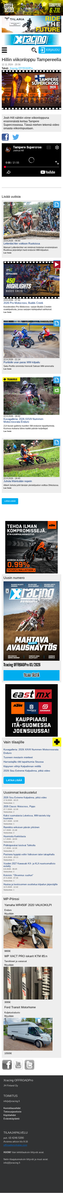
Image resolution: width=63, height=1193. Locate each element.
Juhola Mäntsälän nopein (18, 481)
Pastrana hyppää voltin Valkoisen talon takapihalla (29, 854)
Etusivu (17, 56)
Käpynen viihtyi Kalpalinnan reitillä (22, 766)
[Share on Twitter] (15, 137)
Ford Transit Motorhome (20, 1007)
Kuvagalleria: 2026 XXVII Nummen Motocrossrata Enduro (23, 420)
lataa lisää (10, 501)
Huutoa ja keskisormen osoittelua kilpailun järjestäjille (31, 884)
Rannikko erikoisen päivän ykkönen (21, 827)
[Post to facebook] (5, 137)
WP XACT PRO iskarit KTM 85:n (25, 956)
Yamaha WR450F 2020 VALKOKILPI (28, 905)
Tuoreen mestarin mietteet (18, 757)
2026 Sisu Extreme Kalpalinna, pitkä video (27, 770)
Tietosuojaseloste (12, 1111)
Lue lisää (9, 253)
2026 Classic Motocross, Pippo (19, 806)
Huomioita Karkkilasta (15, 836)
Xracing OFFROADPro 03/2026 (22, 665)
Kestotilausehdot (12, 1108)
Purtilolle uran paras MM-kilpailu (22, 362)
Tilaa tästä (31, 675)
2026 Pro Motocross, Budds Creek (23, 302)
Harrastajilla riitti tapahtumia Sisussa (24, 761)
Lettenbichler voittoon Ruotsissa (22, 243)
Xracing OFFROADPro (21, 68)
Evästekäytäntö (11, 1118)
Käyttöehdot (10, 1115)
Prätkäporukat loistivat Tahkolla (19, 845)
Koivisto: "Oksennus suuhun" (18, 875)
